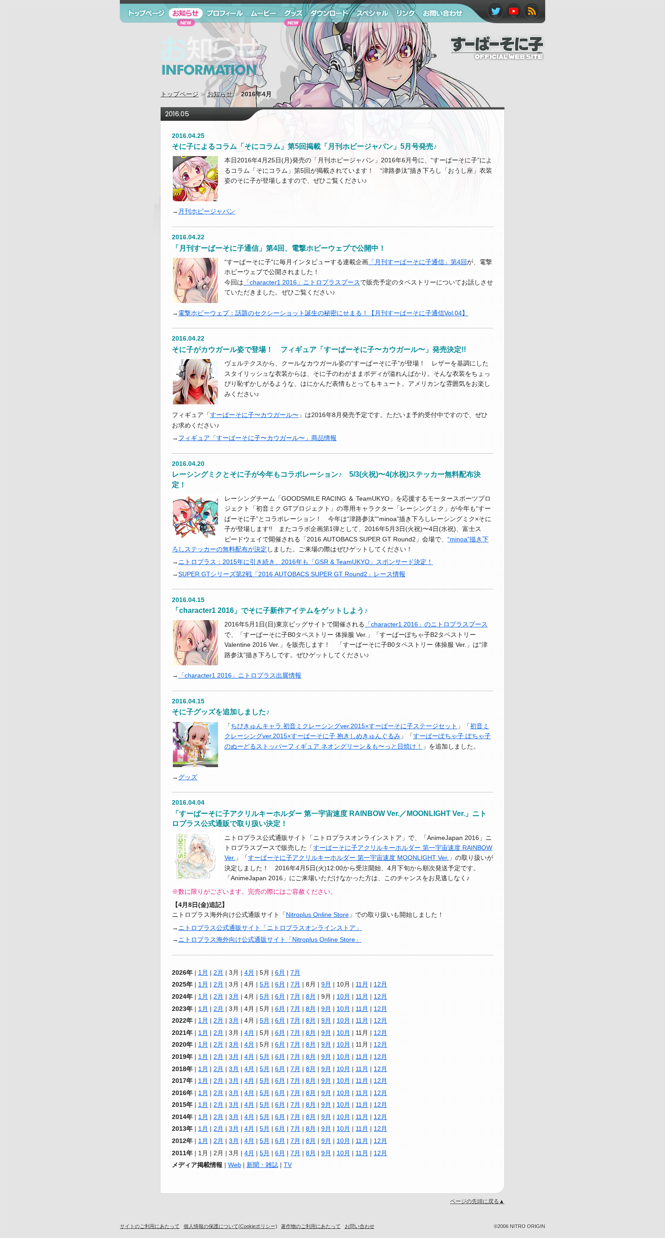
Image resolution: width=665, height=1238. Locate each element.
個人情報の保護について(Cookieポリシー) (230, 1226)
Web (234, 1164)
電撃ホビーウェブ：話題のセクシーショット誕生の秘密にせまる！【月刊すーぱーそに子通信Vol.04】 (323, 313)
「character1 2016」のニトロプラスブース (426, 624)
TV (288, 1164)
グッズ (187, 777)
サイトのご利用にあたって (150, 1226)
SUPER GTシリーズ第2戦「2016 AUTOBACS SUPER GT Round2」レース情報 (291, 574)
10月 (343, 996)
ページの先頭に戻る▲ (477, 1201)
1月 (203, 972)
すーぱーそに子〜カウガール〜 (254, 414)
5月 (265, 984)
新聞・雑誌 (262, 1164)
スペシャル (368, 30)
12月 (380, 984)
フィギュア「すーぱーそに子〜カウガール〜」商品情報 (257, 437)
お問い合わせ (438, 30)
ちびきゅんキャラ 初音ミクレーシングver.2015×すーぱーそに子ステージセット (344, 726)
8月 (311, 996)
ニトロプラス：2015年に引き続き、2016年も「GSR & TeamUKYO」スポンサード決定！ (305, 561)
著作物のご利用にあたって (311, 1226)
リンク (401, 30)
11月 (362, 984)
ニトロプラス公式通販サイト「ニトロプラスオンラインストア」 (270, 927)
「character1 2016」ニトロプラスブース (301, 282)
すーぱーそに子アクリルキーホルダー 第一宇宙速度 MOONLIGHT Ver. (348, 857)
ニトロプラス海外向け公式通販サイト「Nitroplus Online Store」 (269, 939)
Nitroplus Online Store (317, 914)
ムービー (259, 30)
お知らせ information (192, 83)
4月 (249, 972)
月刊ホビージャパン (206, 211)
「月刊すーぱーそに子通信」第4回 (417, 262)
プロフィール (222, 30)
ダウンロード (326, 30)
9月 (326, 984)
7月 (295, 972)
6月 (280, 972)
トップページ (180, 94)
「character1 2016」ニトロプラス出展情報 (239, 675)
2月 (218, 972)
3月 (234, 996)
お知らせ (220, 94)
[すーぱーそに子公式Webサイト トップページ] (497, 56)
